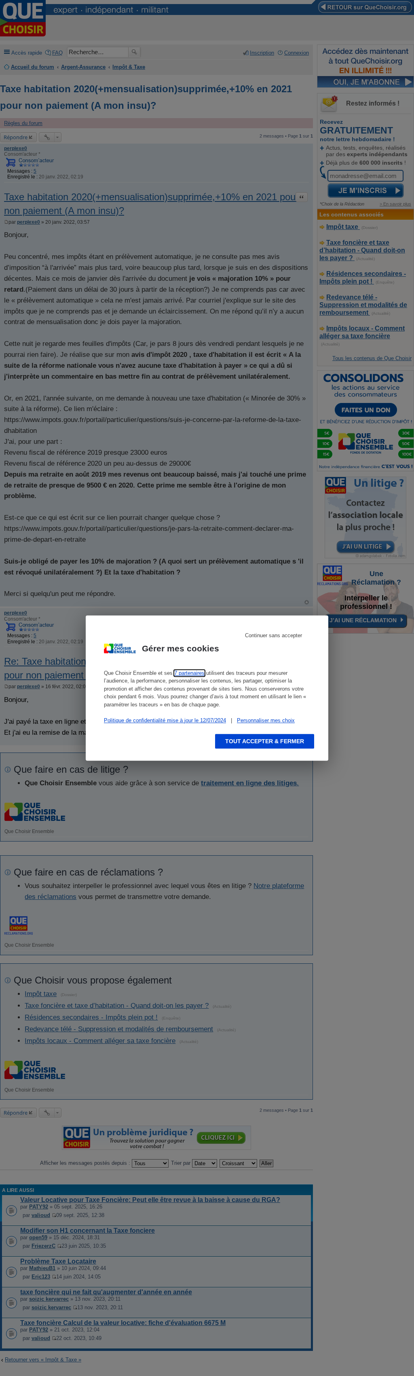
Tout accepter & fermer (264, 741)
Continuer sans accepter (273, 635)
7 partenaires (189, 673)
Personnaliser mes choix (266, 720)
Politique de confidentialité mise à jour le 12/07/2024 (165, 720)
